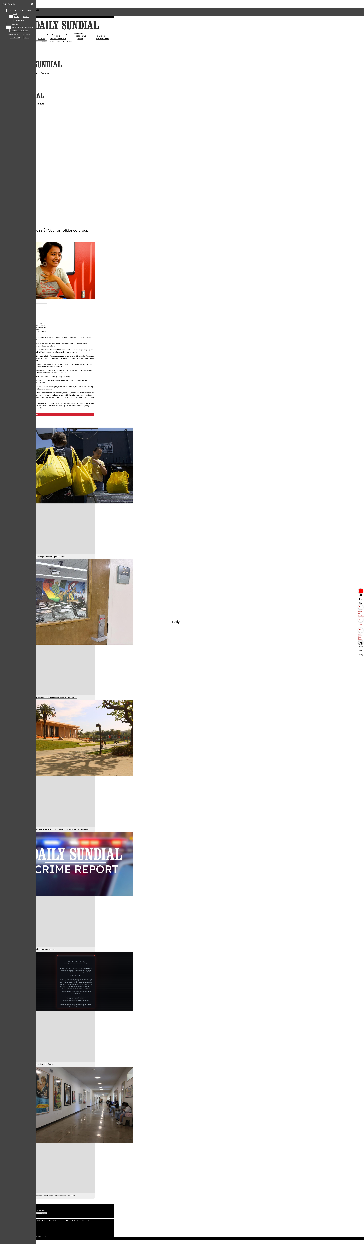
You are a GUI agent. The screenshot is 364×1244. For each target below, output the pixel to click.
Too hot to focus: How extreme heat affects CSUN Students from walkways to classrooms (54, 829)
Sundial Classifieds (14, 34)
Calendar (101, 36)
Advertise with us (16, 38)
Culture (22, 10)
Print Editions (67, 42)
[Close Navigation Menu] (32, 3)
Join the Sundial (27, 34)
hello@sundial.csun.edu (82, 1221)
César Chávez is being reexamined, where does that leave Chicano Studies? (48, 698)
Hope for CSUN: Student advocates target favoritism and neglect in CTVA (47, 1196)
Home (10, 10)
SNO (40, 1236)
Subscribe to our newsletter (20, 31)
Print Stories (29, 27)
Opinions (56, 36)
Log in (46, 1236)
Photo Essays (80, 36)
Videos (80, 39)
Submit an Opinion (58, 39)
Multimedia (78, 33)
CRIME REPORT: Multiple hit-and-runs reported (37, 949)
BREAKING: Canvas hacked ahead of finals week (38, 1064)
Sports (15, 14)
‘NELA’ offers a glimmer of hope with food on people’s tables (43, 557)
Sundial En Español (53, 42)
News (16, 10)
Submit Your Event (18, 27)
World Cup (17, 17)
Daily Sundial (8, 4)
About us (27, 38)
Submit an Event (102, 39)
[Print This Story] (360, 642)
